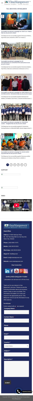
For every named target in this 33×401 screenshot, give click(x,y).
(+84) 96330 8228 (11, 246)
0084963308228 (27, 391)
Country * (7, 342)
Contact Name (9, 317)
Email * (6, 334)
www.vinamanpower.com (13, 261)
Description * (8, 359)
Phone (6, 325)
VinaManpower (11, 254)
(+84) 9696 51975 (11, 242)
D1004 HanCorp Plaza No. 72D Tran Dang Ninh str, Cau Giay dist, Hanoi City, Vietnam (15, 237)
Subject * (7, 351)
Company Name (9, 308)
